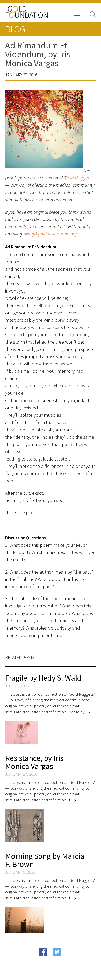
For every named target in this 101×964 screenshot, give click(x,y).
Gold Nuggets (78, 178)
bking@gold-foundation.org (50, 234)
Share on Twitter (67, 959)
